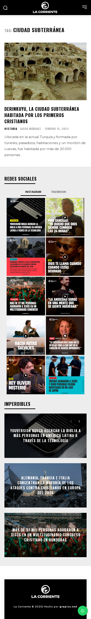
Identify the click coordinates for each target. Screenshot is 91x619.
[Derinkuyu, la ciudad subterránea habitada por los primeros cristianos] (45, 71)
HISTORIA (10, 128)
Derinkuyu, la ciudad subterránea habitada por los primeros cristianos (41, 115)
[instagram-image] (26, 217)
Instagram (33, 192)
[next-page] (79, 421)
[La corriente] (45, 7)
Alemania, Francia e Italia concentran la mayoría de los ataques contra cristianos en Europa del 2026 (45, 485)
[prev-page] (71, 421)
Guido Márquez (30, 129)
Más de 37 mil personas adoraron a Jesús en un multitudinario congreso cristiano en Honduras (45, 535)
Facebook (58, 192)
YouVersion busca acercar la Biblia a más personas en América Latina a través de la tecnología (45, 435)
